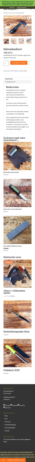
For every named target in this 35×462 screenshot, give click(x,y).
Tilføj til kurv (19, 63)
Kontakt (7, 431)
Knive (13, 13)
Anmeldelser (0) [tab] (10, 82)
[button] (28, 18)
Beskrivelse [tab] (9, 79)
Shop (10, 13)
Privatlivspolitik (16, 460)
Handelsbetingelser (10, 424)
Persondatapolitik (10, 427)
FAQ (6, 418)
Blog (6, 415)
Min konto (8, 421)
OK (3, 460)
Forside (5, 13)
